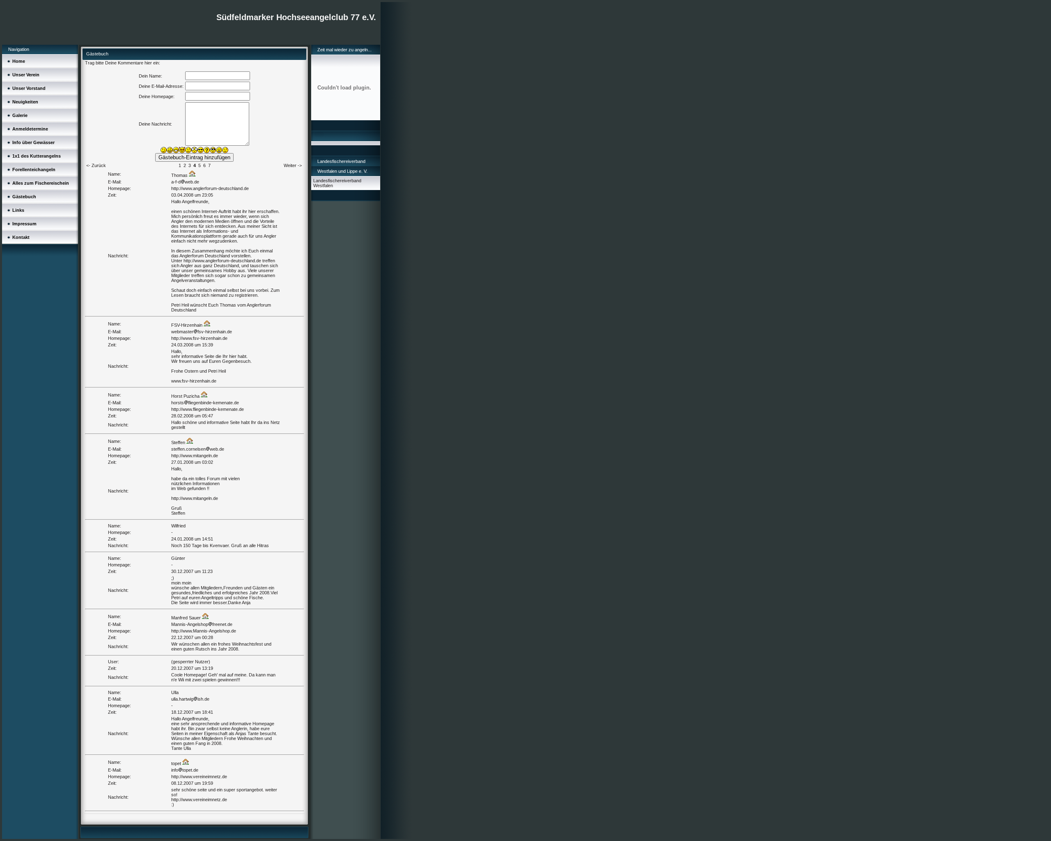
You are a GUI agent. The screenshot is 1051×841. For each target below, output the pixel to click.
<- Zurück (96, 165)
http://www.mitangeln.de (194, 455)
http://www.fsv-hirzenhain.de (199, 338)
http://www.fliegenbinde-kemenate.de (207, 409)
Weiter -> (293, 165)
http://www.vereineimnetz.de (199, 776)
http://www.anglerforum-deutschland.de (210, 188)
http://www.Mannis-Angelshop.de (203, 630)
